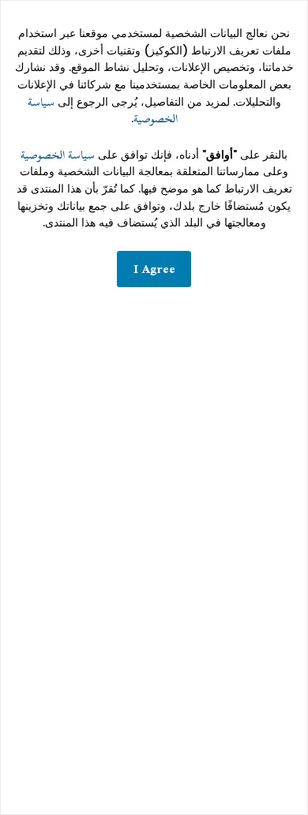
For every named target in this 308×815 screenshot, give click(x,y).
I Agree (154, 268)
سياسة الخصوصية (58, 155)
